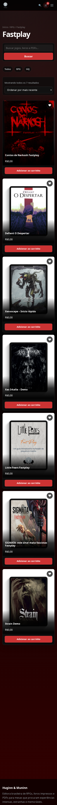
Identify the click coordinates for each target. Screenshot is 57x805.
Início (5, 27)
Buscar (28, 56)
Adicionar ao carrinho (28, 170)
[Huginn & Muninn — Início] (5, 5)
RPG (12, 27)
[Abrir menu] (52, 5)
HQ (27, 69)
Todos (8, 69)
